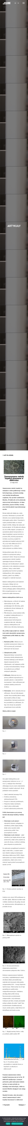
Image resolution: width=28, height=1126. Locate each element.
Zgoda (8, 1123)
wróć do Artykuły (8, 455)
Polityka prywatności (17, 1123)
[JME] (7, 3)
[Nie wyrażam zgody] (26, 1121)
